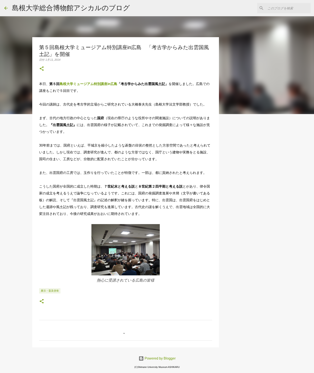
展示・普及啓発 (50, 290)
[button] (41, 69)
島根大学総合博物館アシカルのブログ (71, 8)
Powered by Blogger (160, 358)
